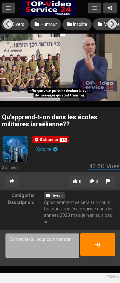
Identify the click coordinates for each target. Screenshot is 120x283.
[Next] (112, 24)
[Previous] (8, 24)
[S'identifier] (110, 8)
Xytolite (44, 149)
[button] (50, 139)
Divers (57, 195)
